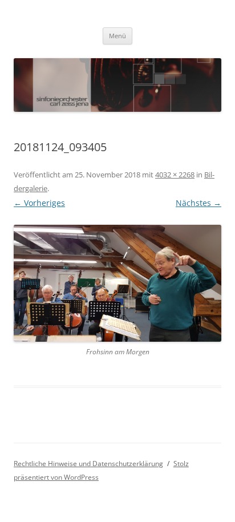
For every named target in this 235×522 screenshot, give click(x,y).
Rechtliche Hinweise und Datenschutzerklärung (88, 463)
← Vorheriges (39, 202)
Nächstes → (198, 202)
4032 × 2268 (175, 174)
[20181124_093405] (117, 283)
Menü (117, 35)
